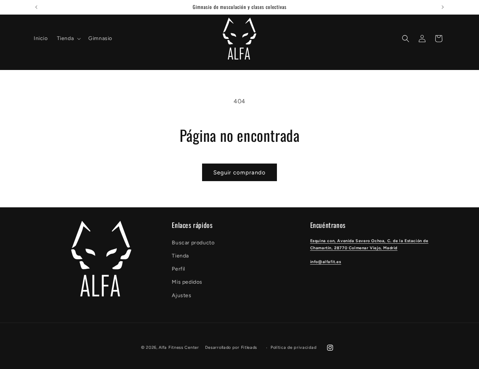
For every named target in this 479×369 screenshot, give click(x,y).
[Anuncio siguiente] (442, 7)
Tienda (180, 256)
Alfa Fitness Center (179, 347)
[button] (68, 38)
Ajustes (181, 295)
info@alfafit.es (325, 261)
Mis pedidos (187, 282)
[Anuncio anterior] (36, 7)
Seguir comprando (239, 172)
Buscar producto (193, 243)
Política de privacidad (293, 347)
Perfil (178, 269)
